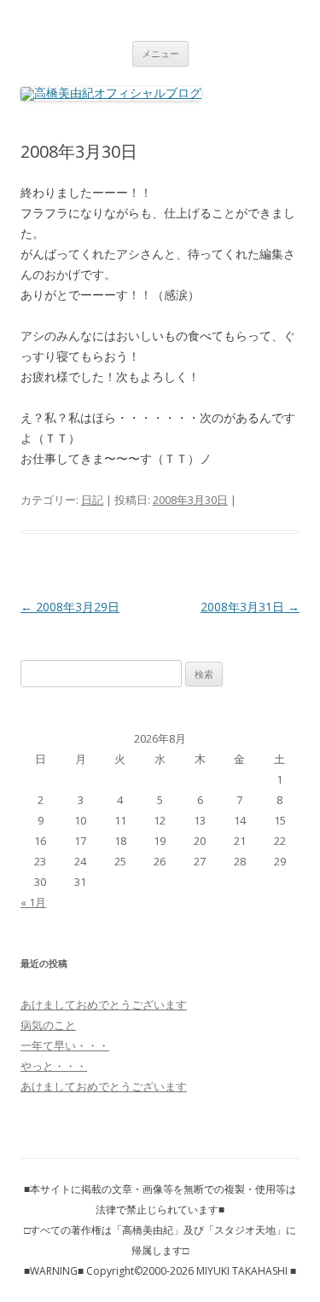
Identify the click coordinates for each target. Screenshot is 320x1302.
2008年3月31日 (250, 607)
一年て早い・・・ (64, 1045)
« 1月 (33, 902)
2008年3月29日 (69, 607)
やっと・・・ (53, 1065)
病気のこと (48, 1025)
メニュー (160, 53)
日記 (92, 499)
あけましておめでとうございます (103, 1004)
